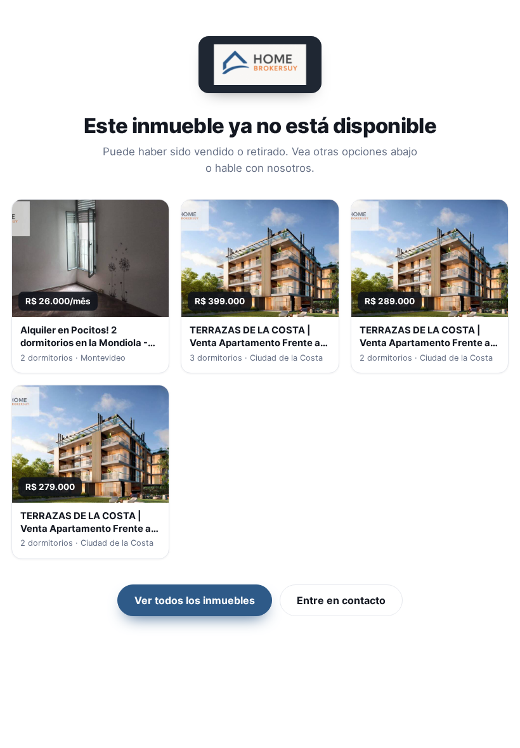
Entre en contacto (341, 600)
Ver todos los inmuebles (194, 600)
